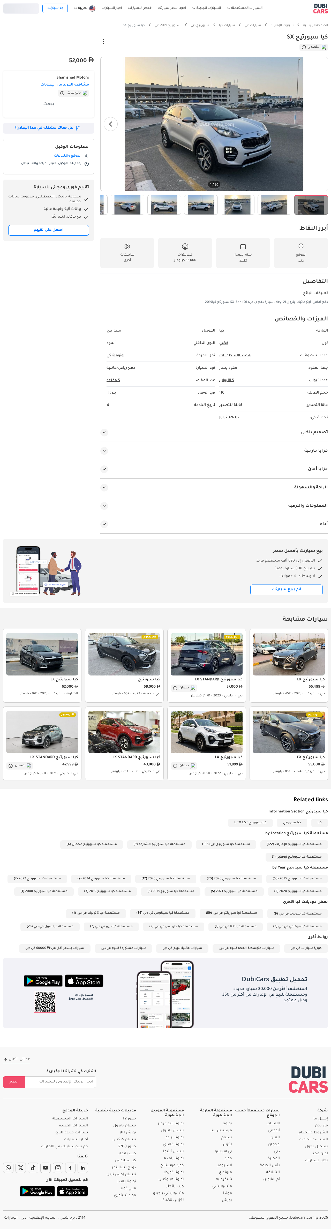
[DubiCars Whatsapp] (8, 1167)
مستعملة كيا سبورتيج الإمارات (298, 844)
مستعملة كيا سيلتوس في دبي (166, 913)
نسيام (226, 1138)
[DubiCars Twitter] (20, 1167)
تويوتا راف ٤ (126, 1182)
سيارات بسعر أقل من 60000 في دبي (54, 948)
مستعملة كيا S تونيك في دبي (98, 913)
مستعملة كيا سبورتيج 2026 (235, 879)
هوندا (227, 1194)
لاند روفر (224, 1166)
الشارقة (273, 1173)
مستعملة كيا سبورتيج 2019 (110, 891)
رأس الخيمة (270, 1166)
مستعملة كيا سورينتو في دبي (235, 913)
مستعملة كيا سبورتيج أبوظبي (299, 857)
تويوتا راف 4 (174, 1159)
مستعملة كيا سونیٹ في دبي (300, 914)
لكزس (226, 1145)
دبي (277, 1152)
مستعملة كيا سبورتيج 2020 (300, 891)
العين (275, 1138)
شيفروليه (224, 1180)
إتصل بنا (320, 1119)
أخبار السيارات (76, 1140)
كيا (320, 823)
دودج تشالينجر (124, 1168)
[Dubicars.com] (308, 1079)
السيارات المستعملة (70, 1119)
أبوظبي (274, 1131)
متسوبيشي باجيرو (168, 1194)
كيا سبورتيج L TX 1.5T (250, 823)
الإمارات (273, 1124)
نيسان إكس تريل (121, 1175)
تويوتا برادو (175, 1138)
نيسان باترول (172, 1131)
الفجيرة (274, 1159)
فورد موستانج (172, 1166)
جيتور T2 (129, 1119)
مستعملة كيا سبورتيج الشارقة (162, 844)
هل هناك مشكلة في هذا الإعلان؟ (44, 128)
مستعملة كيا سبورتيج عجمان (94, 844)
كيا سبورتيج (292, 823)
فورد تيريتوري (125, 1196)
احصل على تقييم (49, 230)
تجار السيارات (316, 1161)
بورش (227, 1201)
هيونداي (225, 1173)
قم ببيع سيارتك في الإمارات (64, 1147)
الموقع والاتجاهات (67, 156)
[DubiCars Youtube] (45, 1167)
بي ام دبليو (223, 1152)
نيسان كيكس (124, 1140)
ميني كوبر (128, 1189)
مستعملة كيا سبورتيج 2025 (301, 879)
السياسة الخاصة (313, 1140)
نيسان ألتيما (173, 1152)
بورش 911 (128, 1133)
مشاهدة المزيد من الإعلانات (65, 85)
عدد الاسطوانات (235, 356)
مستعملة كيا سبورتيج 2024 (103, 879)
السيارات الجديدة (73, 1126)
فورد (228, 1159)
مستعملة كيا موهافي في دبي (300, 926)
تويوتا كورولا (173, 1173)
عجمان (274, 1145)
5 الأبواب (226, 381)
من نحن (321, 1126)
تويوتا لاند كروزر (171, 1124)
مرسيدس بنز (221, 1131)
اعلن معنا (320, 1154)
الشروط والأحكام (313, 1133)
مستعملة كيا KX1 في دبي (238, 926)
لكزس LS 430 (172, 1201)
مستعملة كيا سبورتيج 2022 (40, 879)
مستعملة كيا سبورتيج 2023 (169, 879)
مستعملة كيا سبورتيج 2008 (46, 891)
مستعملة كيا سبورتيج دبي (230, 844)
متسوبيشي (222, 1187)
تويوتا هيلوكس (171, 1180)
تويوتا (227, 1124)
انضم (14, 1082)
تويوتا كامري (173, 1145)
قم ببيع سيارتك (286, 590)
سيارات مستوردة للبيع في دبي (123, 948)
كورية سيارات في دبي (306, 948)
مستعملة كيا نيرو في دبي (114, 926)
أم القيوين (271, 1180)
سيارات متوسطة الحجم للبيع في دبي (246, 948)
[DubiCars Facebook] (70, 1167)
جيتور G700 (127, 1147)
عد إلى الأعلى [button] (19, 1059)
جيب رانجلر (175, 1187)
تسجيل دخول (21, 8)
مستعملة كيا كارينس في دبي (176, 926)
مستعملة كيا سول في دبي (53, 926)
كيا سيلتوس (125, 1161)
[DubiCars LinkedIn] (82, 1167)
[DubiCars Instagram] (58, 1167)
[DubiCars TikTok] (33, 1167)
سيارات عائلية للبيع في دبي (182, 948)
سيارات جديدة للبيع (71, 1133)
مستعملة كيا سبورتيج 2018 (173, 891)
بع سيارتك (55, 8)
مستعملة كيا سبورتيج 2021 (237, 891)
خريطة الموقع (75, 1111)
